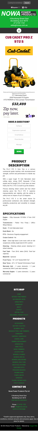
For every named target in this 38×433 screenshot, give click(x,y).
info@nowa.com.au (21, 407)
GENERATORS (19, 344)
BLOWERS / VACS (19, 328)
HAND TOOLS (19, 346)
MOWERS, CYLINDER (19, 354)
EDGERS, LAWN (19, 339)
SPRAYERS (19, 378)
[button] (19, 30)
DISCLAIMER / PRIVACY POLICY (19, 315)
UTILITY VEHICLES (19, 383)
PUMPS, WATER (19, 375)
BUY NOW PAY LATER (19, 299)
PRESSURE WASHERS (19, 370)
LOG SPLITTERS (19, 352)
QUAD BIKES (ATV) (19, 367)
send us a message (19, 409)
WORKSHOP (19, 304)
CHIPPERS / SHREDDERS (19, 336)
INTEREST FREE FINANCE (19, 296)
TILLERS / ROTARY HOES (19, 380)
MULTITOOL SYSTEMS (19, 365)
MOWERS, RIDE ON (19, 357)
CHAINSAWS (19, 333)
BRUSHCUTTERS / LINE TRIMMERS (19, 331)
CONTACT (19, 309)
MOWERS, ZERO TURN (19, 362)
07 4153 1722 (21, 404)
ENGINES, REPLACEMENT (19, 341)
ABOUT (19, 307)
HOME (19, 294)
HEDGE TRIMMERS (19, 349)
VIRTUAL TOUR (19, 312)
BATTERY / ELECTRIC (19, 326)
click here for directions (19, 400)
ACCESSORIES (19, 323)
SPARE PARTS (19, 302)
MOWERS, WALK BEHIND (19, 359)
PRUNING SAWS (19, 372)
